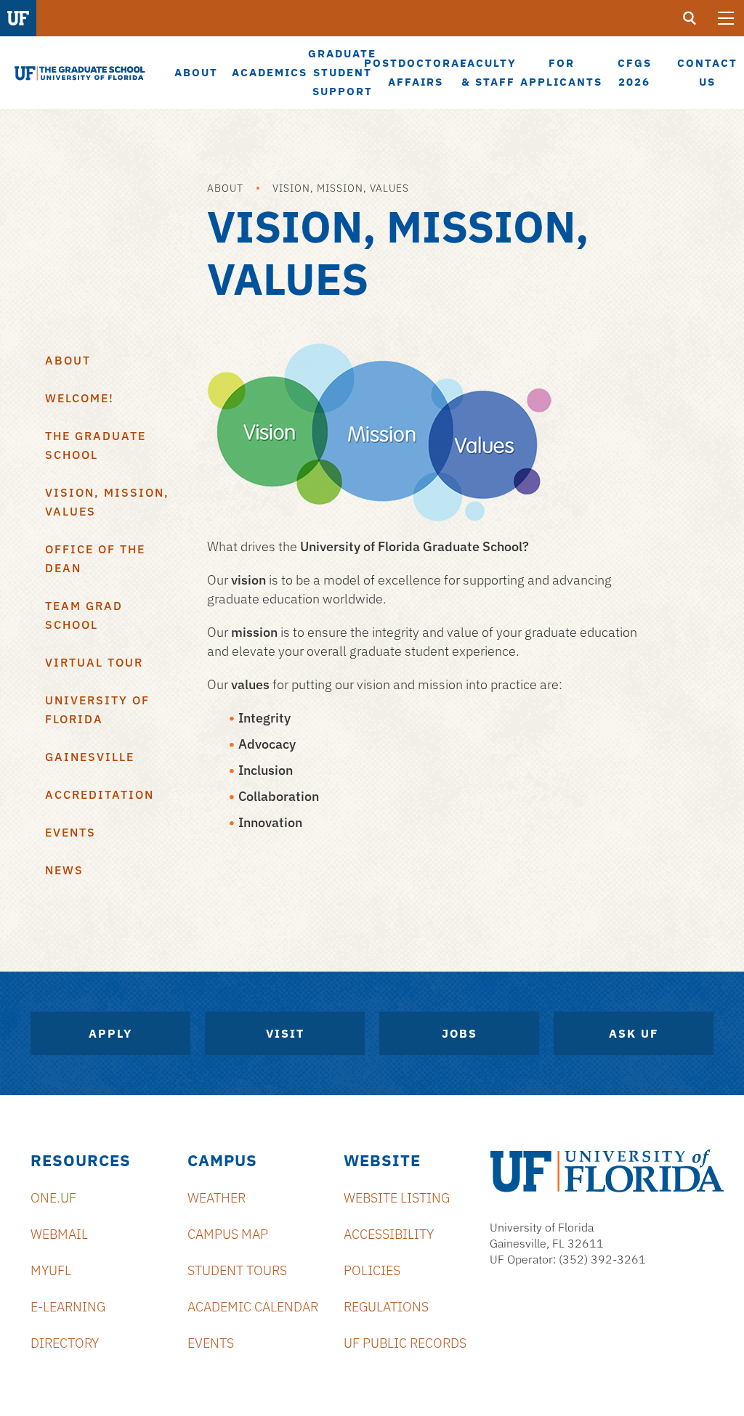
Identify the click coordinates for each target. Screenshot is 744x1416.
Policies (372, 1270)
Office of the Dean (95, 558)
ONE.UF (53, 1197)
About (225, 188)
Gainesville (89, 756)
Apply (110, 1033)
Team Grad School (84, 615)
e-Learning (68, 1306)
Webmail (59, 1234)
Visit (285, 1033)
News (64, 870)
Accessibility (389, 1234)
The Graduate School (95, 445)
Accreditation (99, 794)
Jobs (459, 1033)
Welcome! (79, 398)
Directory (65, 1343)
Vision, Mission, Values (340, 188)
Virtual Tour (94, 662)
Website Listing (397, 1197)
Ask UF (633, 1033)
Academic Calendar (252, 1306)
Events (70, 832)
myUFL (51, 1270)
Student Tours (237, 1270)
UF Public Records (405, 1343)
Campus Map (227, 1234)
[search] (689, 18)
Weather (216, 1197)
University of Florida (97, 709)
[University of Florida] (607, 1171)
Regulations (386, 1306)
